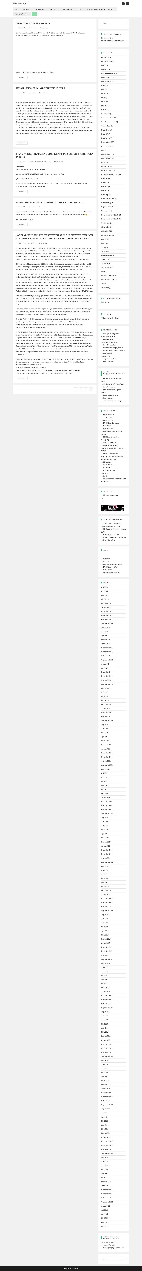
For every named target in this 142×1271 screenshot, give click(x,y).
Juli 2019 (104, 870)
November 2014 (106, 1097)
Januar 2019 (105, 894)
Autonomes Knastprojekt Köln (113, 348)
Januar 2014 (105, 1137)
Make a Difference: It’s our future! (114, 537)
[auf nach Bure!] (110, 495)
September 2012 (107, 1202)
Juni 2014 (104, 1117)
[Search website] (34, 14)
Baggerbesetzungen (108, 73)
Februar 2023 (106, 704)
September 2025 (107, 623)
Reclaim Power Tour (37, 370)
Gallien (103, 110)
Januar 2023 (105, 708)
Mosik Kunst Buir (109, 540)
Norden (103, 182)
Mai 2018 (104, 927)
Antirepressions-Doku (110, 342)
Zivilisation (105, 288)
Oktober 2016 (106, 1004)
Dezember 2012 (106, 1190)
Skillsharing (105, 227)
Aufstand (104, 69)
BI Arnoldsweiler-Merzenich (112, 564)
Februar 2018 (106, 939)
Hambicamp (105, 138)
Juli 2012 (104, 1210)
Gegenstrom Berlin (109, 442)
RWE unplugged (109, 470)
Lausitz (56, 373)
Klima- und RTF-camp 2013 (40, 33)
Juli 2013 (104, 1161)
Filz (102, 98)
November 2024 (106, 652)
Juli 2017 (104, 967)
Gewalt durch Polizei (108, 122)
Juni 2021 (104, 777)
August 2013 (105, 1157)
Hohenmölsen (69, 373)
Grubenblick (105, 126)
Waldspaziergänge (107, 275)
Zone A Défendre (109, 387)
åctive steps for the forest (111, 523)
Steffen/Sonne (106, 235)
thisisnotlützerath (107, 255)
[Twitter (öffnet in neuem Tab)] (123, 3)
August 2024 (105, 664)
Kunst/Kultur (105, 154)
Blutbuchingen (106, 81)
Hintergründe (105, 142)
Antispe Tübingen (109, 1245)
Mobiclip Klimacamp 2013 (33, 23)
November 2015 (106, 1048)
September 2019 (107, 862)
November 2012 (106, 1194)
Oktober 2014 (106, 1101)
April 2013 (104, 1173)
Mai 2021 (104, 781)
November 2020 (106, 805)
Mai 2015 (104, 1072)
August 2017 (105, 963)
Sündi (103, 243)
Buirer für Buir (108, 420)
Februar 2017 (106, 987)
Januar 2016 (105, 1040)
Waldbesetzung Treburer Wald (113, 384)
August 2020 (105, 817)
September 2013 (107, 1153)
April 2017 (104, 979)
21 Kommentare (43, 28)
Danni (103, 85)
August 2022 (105, 724)
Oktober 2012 (106, 1198)
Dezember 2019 (106, 850)
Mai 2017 (104, 975)
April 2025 (104, 635)
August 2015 (105, 1060)
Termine (104, 251)
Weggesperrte (108, 339)
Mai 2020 (104, 830)
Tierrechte (104, 263)
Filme (103, 93)
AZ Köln (106, 561)
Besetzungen (105, 77)
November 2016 (106, 1000)
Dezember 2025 (106, 611)
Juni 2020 (104, 826)
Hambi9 (104, 134)
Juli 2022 (104, 729)
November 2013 (106, 1145)
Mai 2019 (104, 878)
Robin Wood (107, 570)
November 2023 (106, 676)
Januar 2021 (105, 797)
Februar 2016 (106, 1036)
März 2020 (105, 838)
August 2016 (105, 1012)
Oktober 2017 (106, 955)
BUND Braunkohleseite (111, 423)
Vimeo (51, 72)
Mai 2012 (104, 1218)
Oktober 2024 (106, 656)
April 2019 (104, 882)
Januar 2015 (105, 1089)
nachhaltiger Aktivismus (109, 174)
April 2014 (104, 1125)
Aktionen (31, 161)
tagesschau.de (73, 264)
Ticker (103, 259)
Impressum (75, 1268)
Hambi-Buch (105, 130)
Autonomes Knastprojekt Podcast (114, 350)
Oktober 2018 (106, 907)
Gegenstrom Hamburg (110, 445)
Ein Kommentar (42, 243)
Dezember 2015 (106, 1044)
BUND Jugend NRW (110, 567)
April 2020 (104, 834)
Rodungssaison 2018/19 (109, 219)
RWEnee (106, 473)
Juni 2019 (104, 874)
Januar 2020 (105, 846)
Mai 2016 (104, 1024)
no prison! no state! (109, 359)
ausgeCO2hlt (107, 417)
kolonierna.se (108, 398)
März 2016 (105, 1032)
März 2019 (105, 886)
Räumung (104, 195)
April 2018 (104, 931)
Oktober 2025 (106, 619)
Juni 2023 (104, 692)
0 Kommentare (58, 161)
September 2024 (107, 660)
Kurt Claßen (105, 158)
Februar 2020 (106, 842)
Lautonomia (107, 467)
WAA (103, 271)
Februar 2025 (106, 640)
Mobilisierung (46, 161)
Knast (103, 150)
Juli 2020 (104, 822)
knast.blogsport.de (109, 345)
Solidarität (104, 231)
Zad (102, 284)
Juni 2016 (104, 1020)
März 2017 (105, 983)
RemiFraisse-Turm (107, 199)
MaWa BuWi (105, 166)
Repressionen (106, 207)
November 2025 (106, 615)
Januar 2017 (105, 991)
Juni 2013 (104, 1165)
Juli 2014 (104, 1113)
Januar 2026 (105, 607)
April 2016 (104, 1028)
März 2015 (105, 1080)
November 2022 (106, 712)
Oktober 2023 (106, 680)
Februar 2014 (106, 1133)
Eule (103, 89)
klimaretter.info (108, 465)
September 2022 (107, 720)
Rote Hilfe (106, 356)
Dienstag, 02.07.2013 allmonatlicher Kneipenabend (50, 202)
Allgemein (31, 28)
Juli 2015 (104, 1064)
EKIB (105, 437)
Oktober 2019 (106, 858)
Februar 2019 (106, 890)
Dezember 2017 (106, 947)
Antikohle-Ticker (108, 415)
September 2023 (107, 684)
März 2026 (105, 599)
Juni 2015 (104, 1068)
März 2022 (105, 741)
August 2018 (105, 915)
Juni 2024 (104, 668)
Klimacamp (107, 462)
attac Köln (106, 559)
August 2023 (105, 688)
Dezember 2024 (106, 648)
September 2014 (107, 1105)
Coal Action (107, 426)
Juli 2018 (104, 919)
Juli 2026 (104, 587)
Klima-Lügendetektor (110, 454)
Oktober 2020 (106, 809)
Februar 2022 (106, 745)
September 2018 (107, 910)
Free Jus (104, 106)
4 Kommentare (42, 93)
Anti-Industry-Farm (109, 1242)
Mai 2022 (104, 733)
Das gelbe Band (108, 428)
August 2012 (105, 1206)
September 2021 (107, 765)
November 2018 (106, 902)
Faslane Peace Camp (110, 395)
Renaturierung (106, 203)
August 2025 (105, 627)
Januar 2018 (105, 943)
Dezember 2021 (106, 753)
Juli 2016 (104, 1016)
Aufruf (103, 65)
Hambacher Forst (41, 72)
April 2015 (104, 1076)
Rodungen (105, 211)
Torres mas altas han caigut (112, 401)
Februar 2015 (106, 1084)
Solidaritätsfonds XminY (111, 572)
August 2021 (105, 769)
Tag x (103, 247)
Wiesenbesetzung (107, 279)
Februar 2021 (106, 793)
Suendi (103, 239)
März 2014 (105, 1129)
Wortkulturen (107, 479)
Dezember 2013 (106, 1141)
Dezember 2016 (106, 995)
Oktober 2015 (106, 1052)
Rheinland (45, 373)
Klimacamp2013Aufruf (23, 72)
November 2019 (106, 854)
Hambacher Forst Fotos (111, 534)
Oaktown (104, 186)
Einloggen (66, 1268)
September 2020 (107, 813)
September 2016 (107, 1008)
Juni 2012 (104, 1214)
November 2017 (106, 951)
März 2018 (105, 935)
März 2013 (105, 1177)
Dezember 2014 (106, 1093)
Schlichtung (105, 223)
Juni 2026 (104, 591)
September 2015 (107, 1056)
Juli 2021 (104, 773)
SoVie (105, 476)
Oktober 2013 (106, 1149)
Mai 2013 (104, 1169)
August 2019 (105, 866)
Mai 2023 (104, 696)
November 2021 (106, 757)
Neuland (104, 178)
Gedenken (104, 114)
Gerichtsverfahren (107, 118)
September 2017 (107, 959)
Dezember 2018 (106, 898)
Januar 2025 (105, 644)
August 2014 (105, 1109)
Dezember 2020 (106, 801)
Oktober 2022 (106, 716)
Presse (103, 191)
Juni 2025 (104, 631)
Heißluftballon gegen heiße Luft (40, 88)
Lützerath (104, 162)
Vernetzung (105, 267)
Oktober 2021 (106, 761)
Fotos (103, 101)
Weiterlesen (23, 78)
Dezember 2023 (106, 672)
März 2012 (105, 1226)
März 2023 (105, 700)
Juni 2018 (104, 923)
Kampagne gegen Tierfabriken (113, 1248)
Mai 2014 (104, 1121)
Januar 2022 (105, 749)
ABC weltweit (107, 353)
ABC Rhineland (108, 362)
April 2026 (104, 595)
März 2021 (105, 789)
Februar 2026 (106, 603)
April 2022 (104, 737)
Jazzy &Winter (106, 146)
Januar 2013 (105, 1186)
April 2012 (104, 1222)
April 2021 (104, 785)
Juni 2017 (104, 971)
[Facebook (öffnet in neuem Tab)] (127, 3)
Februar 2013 (106, 1182)
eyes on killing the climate (112, 526)
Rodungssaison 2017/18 (109, 215)
